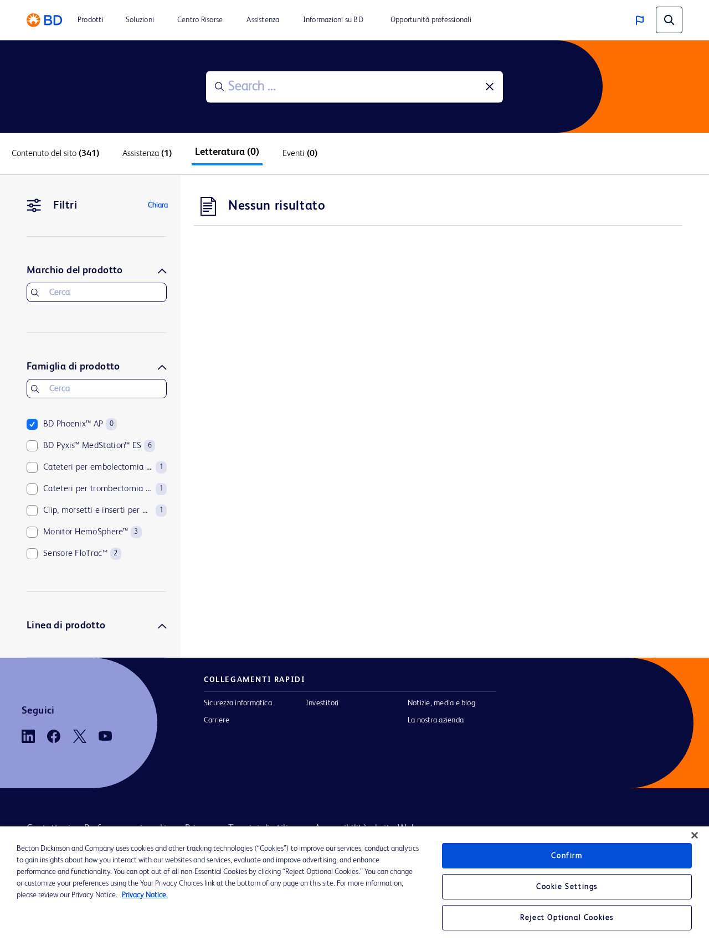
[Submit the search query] (219, 86)
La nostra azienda (436, 720)
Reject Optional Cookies (567, 918)
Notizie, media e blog (441, 703)
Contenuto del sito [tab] (55, 153)
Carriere (216, 720)
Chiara (158, 205)
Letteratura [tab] (227, 152)
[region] (354, 886)
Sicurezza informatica (238, 703)
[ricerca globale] (669, 20)
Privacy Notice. (145, 895)
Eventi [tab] (299, 153)
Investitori (322, 703)
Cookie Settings (567, 887)
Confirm (566, 856)
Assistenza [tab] (147, 153)
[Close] (694, 835)
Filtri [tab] (65, 205)
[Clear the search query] (489, 86)
